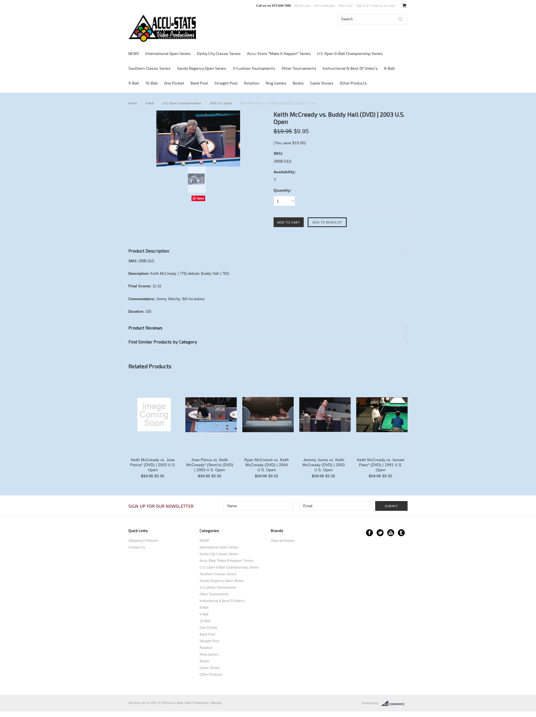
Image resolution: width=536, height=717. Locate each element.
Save (200, 198)
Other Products (353, 83)
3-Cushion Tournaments (254, 68)
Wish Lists (346, 5)
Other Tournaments (299, 68)
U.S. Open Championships (181, 103)
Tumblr (401, 532)
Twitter (380, 532)
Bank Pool (199, 83)
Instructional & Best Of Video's (350, 68)
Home (132, 103)
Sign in (360, 5)
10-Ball (151, 83)
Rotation (251, 83)
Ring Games (276, 83)
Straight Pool (226, 83)
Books (298, 83)
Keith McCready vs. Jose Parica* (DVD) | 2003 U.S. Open (153, 465)
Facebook (369, 532)
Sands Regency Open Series (201, 68)
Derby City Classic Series (219, 53)
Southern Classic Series (149, 68)
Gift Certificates (324, 5)
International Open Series (168, 53)
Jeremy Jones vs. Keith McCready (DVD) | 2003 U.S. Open (323, 465)
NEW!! (133, 53)
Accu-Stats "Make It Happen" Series (279, 53)
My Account (302, 5)
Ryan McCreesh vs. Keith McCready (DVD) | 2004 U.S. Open (266, 465)
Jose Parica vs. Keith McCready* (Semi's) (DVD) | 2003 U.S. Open (209, 465)
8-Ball (389, 68)
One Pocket (174, 83)
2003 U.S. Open (221, 103)
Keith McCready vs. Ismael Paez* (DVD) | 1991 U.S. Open (380, 465)
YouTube (390, 532)
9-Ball (133, 83)
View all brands (282, 541)
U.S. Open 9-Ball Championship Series (350, 53)
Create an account (382, 5)
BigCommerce (394, 703)
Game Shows (321, 83)
